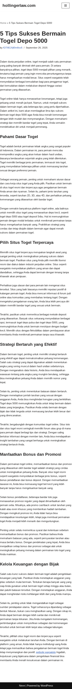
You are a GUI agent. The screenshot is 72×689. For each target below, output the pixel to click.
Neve (22, 685)
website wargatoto (46, 652)
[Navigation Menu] (65, 5)
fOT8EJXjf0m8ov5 (12, 47)
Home (3, 23)
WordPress (47, 685)
